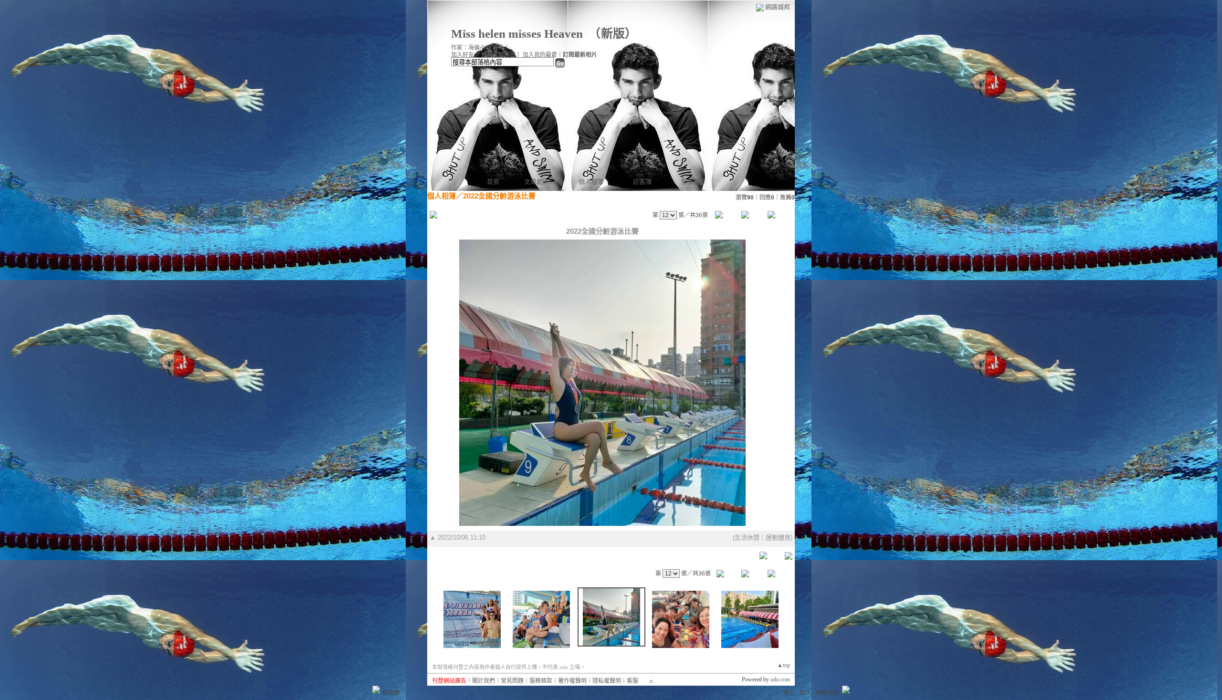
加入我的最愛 (540, 55)
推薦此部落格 (498, 55)
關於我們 (483, 681)
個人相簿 (591, 181)
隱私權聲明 (606, 681)
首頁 (493, 181)
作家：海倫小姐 (471, 47)
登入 (789, 693)
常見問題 (512, 681)
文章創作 (536, 181)
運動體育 (778, 537)
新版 (613, 33)
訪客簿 (642, 181)
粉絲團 (391, 693)
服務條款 (540, 681)
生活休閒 (747, 537)
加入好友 (462, 55)
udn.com (780, 679)
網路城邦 (777, 6)
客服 (632, 681)
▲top (783, 665)
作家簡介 (693, 181)
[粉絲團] (376, 689)
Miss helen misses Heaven (517, 33)
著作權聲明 (572, 681)
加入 (805, 693)
